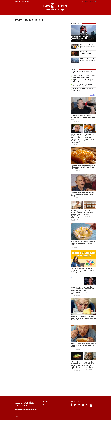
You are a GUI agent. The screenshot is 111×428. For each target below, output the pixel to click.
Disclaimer (82, 414)
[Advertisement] (83, 383)
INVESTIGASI (27, 13)
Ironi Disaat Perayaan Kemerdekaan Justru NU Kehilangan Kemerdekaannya (84, 85)
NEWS (21, 13)
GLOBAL (40, 13)
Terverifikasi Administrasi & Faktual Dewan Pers (26, 409)
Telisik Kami (54, 414)
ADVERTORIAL (80, 13)
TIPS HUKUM (73, 13)
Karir (77, 414)
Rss (95, 414)
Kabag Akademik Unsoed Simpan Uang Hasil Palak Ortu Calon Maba (84, 76)
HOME (17, 13)
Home (16, 16)
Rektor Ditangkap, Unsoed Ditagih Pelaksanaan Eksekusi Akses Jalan (87, 46)
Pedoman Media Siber (69, 414)
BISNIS (63, 13)
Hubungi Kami (90, 414)
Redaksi (61, 414)
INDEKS (93, 13)
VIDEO (58, 13)
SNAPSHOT (53, 13)
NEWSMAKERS (34, 13)
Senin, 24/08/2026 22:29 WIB (22, 1)
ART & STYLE (46, 13)
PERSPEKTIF (87, 13)
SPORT (67, 13)
